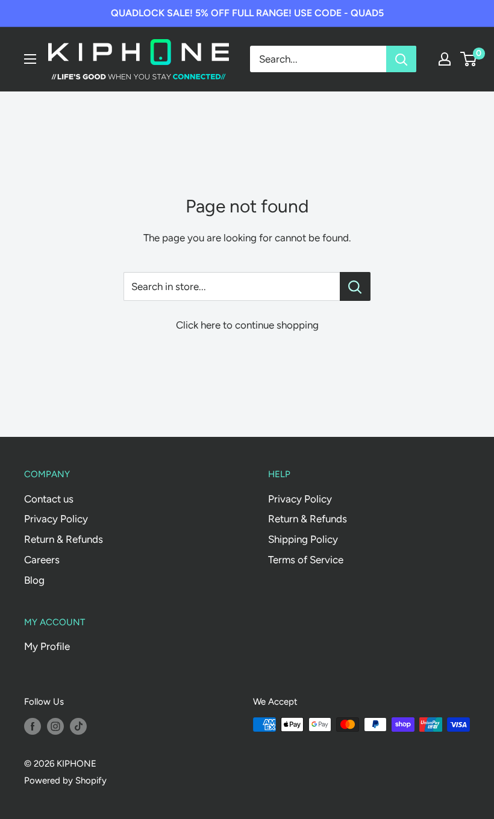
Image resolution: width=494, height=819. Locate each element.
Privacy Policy (56, 519)
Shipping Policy (303, 539)
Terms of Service (305, 560)
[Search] (401, 59)
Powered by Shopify (65, 780)
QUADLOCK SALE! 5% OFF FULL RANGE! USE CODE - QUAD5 (247, 13)
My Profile (47, 646)
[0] (469, 59)
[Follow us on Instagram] (55, 726)
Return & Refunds (63, 539)
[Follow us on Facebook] (32, 726)
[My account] (445, 59)
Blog (34, 580)
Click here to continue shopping (247, 325)
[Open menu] (30, 59)
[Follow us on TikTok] (78, 726)
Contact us (48, 499)
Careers (42, 560)
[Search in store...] (355, 286)
